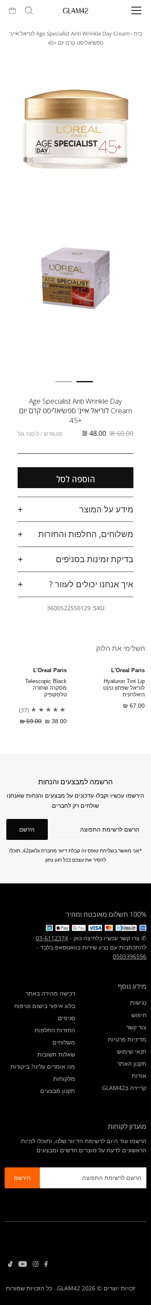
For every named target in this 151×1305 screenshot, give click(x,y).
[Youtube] (22, 1265)
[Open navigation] (130, 10)
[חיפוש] (29, 10)
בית (138, 33)
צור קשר (136, 1027)
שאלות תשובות (56, 1054)
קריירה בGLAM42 (124, 1088)
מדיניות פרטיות (127, 1039)
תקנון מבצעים (57, 1091)
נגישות (138, 1002)
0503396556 (129, 956)
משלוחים (63, 1042)
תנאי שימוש (131, 1051)
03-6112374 (52, 938)
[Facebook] (46, 1265)
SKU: (98, 608)
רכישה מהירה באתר (50, 993)
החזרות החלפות (55, 1030)
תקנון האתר (131, 1063)
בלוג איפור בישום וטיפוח (44, 1006)
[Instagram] (36, 1265)
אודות (139, 1076)
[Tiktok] (10, 1265)
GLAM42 (68, 1288)
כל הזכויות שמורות (29, 1288)
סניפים (66, 1018)
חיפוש (138, 1015)
